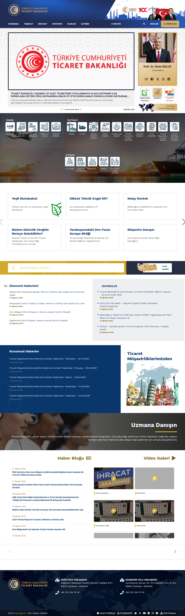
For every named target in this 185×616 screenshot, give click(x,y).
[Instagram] (163, 79)
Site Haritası (169, 613)
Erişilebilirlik (126, 613)
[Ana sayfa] (28, 9)
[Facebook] (152, 79)
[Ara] (144, 24)
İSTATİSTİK (57, 24)
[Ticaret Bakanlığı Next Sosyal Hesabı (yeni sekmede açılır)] (135, 613)
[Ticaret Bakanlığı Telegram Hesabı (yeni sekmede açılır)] (157, 613)
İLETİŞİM (85, 24)
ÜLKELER (71, 24)
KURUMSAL (13, 24)
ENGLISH (154, 24)
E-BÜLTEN (116, 24)
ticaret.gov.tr (19, 613)
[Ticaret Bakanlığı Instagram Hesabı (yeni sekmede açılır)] (153, 613)
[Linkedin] (169, 79)
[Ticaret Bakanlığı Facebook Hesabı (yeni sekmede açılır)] (149, 613)
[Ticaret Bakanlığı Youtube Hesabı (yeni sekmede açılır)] (144, 613)
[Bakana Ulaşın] (146, 79)
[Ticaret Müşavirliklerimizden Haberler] (151, 383)
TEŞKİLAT (28, 24)
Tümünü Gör (128, 110)
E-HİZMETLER (170, 24)
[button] (62, 109)
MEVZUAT (42, 24)
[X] (158, 79)
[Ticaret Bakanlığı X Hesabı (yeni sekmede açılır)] (140, 613)
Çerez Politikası (107, 613)
